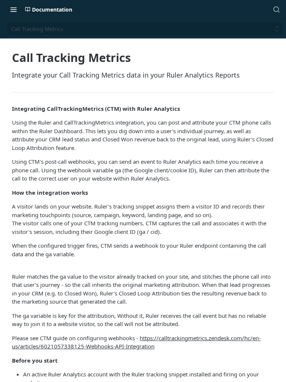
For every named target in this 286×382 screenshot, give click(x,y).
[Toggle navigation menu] (13, 9)
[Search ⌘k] (276, 9)
